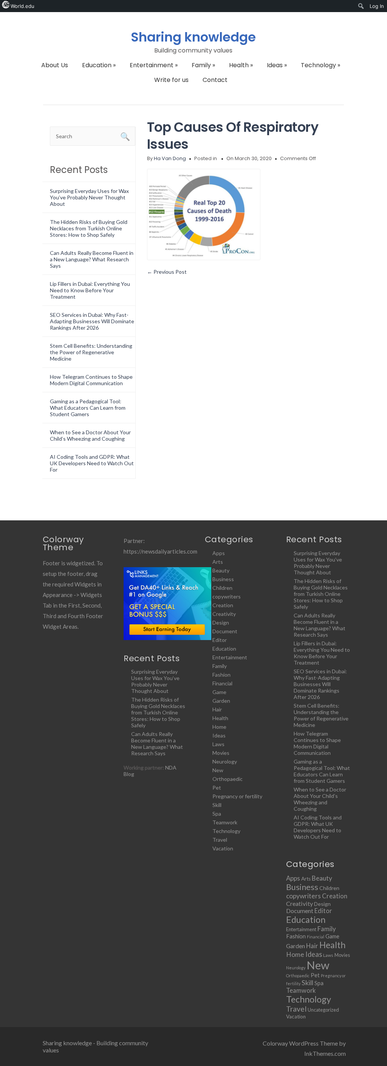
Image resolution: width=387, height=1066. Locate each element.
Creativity (224, 614)
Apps (218, 553)
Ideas (277, 65)
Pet (216, 787)
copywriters (226, 596)
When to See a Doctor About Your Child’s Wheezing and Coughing (90, 435)
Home (219, 727)
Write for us (171, 80)
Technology (320, 65)
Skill (216, 805)
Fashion (221, 674)
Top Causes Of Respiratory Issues (233, 135)
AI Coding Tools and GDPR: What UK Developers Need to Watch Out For (92, 463)
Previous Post (167, 271)
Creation (222, 605)
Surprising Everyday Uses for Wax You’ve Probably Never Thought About (89, 197)
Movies (220, 753)
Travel (219, 839)
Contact (215, 80)
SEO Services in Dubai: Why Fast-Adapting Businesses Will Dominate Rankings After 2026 (92, 321)
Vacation (222, 848)
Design (220, 622)
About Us (54, 65)
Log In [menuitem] (377, 6)
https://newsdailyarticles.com (160, 551)
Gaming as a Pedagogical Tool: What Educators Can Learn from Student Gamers (87, 407)
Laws (218, 744)
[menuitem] (361, 6)
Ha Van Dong (170, 158)
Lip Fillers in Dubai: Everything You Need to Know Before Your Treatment (90, 290)
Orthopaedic (227, 779)
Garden (221, 700)
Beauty (220, 570)
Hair (217, 709)
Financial (222, 683)
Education (99, 65)
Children (222, 588)
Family (203, 65)
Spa (216, 813)
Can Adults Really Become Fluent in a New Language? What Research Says (91, 259)
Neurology (224, 761)
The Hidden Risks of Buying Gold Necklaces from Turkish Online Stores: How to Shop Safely (88, 228)
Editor (219, 640)
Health (241, 65)
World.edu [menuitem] (22, 6)
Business (223, 579)
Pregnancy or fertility (237, 796)
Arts (217, 561)
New (217, 770)
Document (224, 631)
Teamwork (224, 822)
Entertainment (154, 65)
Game (219, 692)
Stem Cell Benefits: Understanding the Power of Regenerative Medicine (91, 352)
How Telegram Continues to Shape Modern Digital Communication (91, 379)
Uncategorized (323, 1010)
